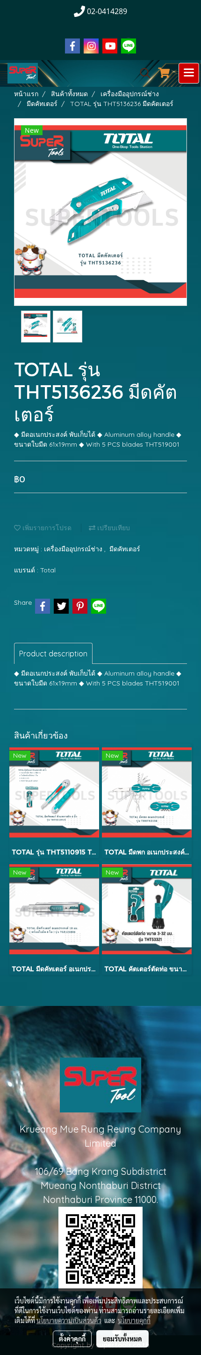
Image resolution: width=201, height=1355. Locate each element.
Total (48, 570)
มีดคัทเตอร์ (124, 549)
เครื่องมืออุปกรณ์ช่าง (74, 549)
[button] (142, 73)
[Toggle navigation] (189, 73)
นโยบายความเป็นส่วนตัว (68, 1320)
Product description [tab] (53, 653)
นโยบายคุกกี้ (134, 1320)
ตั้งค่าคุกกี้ (72, 1338)
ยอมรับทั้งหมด (122, 1338)
